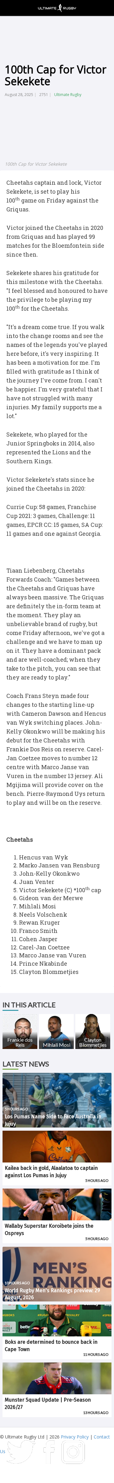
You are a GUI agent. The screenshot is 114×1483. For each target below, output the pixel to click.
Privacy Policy (75, 1437)
